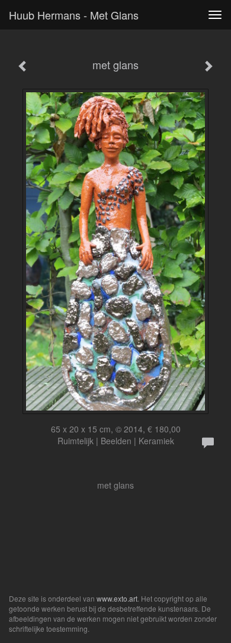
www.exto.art (117, 598)
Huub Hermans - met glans (74, 14)
